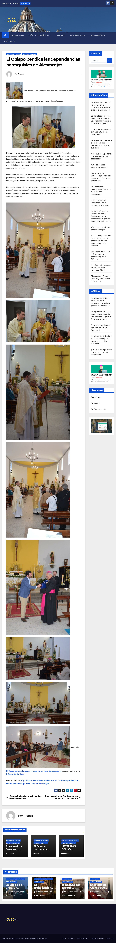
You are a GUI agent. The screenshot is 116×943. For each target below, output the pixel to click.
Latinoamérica (97, 35)
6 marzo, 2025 (42, 892)
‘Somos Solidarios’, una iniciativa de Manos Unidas (25, 797)
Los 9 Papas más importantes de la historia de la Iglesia (99, 202)
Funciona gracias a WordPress (13, 938)
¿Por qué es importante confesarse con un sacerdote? (101, 156)
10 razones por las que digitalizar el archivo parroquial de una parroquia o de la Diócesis (101, 241)
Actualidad (18, 35)
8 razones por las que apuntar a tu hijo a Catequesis (101, 131)
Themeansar (42, 938)
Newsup (33, 938)
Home (64, 938)
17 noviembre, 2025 (16, 892)
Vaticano (60, 35)
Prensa (21, 74)
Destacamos (39, 882)
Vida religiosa (77, 35)
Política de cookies (99, 409)
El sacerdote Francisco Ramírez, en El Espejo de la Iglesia (101, 278)
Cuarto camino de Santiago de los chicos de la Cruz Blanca (61, 797)
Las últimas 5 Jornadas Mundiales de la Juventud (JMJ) (101, 267)
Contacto (9, 41)
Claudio (11, 895)
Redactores (96, 397)
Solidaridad (67, 879)
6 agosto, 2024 (99, 892)
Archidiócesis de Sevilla (70, 840)
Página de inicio (82, 938)
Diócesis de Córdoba (14, 54)
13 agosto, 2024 (71, 892)
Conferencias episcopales (15, 879)
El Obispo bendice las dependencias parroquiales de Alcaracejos (34, 771)
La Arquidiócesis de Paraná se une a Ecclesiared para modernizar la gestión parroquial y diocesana (101, 216)
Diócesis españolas (39, 35)
